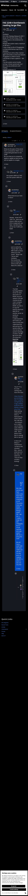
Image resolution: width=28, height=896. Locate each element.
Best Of (3, 635)
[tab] (5, 131)
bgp (8, 28)
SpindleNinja (11, 144)
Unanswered (14, 629)
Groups (3, 631)
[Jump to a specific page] (24, 141)
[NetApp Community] (9, 5)
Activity (3, 627)
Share (5, 124)
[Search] (25, 5)
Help (3, 633)
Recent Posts (5, 625)
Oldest (9, 137)
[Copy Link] (14, 30)
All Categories (5, 622)
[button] (14, 83)
